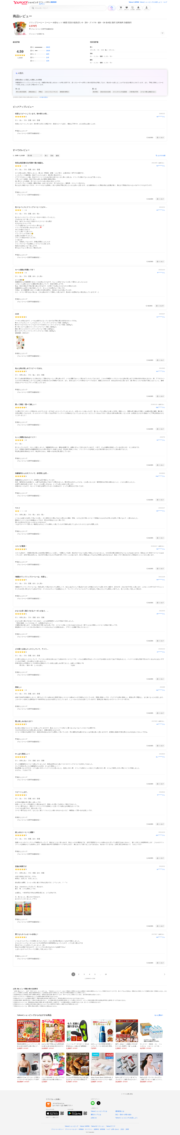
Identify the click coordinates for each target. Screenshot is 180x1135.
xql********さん (161, 116)
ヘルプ (165, 2)
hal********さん (160, 166)
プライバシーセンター (71, 1129)
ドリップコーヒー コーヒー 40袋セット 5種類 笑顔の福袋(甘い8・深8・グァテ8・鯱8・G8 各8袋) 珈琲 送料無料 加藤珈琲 (80, 23)
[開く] (20, 342)
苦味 (51, 155)
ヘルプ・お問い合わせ (112, 1129)
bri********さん (161, 440)
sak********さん (160, 511)
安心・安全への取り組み (123, 1114)
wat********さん (160, 937)
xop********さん (160, 690)
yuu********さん (160, 371)
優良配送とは (119, 1111)
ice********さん (161, 317)
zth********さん (161, 614)
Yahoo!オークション (97, 1126)
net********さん (160, 724)
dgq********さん (160, 407)
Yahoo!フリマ (110, 1126)
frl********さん (161, 272)
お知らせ (94, 1118)
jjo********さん (161, 869)
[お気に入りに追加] (162, 33)
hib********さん (160, 549)
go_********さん (160, 757)
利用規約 (81, 1129)
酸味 (57, 155)
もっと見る (158, 1015)
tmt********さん (161, 579)
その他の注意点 (43, 97)
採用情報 (102, 1129)
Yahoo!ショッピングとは (99, 1111)
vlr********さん (161, 652)
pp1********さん (160, 835)
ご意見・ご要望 (124, 1129)
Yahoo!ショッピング (71, 1126)
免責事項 (96, 1129)
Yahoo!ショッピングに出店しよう (151, 2)
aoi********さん (160, 210)
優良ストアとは (96, 1114)
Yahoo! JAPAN (134, 2)
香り (46, 155)
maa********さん (160, 476)
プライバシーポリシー (57, 1129)
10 (106, 974)
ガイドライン (88, 1129)
